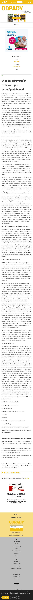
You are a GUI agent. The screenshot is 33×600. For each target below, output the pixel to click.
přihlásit (27, 478)
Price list (16, 578)
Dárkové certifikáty (16, 546)
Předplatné (16, 543)
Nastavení (14, 597)
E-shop (16, 548)
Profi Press (16, 61)
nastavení (21, 594)
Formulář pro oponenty (16, 568)
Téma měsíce (16, 66)
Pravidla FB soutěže (16, 550)
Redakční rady (16, 566)
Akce (16, 555)
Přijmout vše (5, 597)
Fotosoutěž (16, 553)
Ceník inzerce (16, 576)
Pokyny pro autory (16, 563)
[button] (16, 529)
